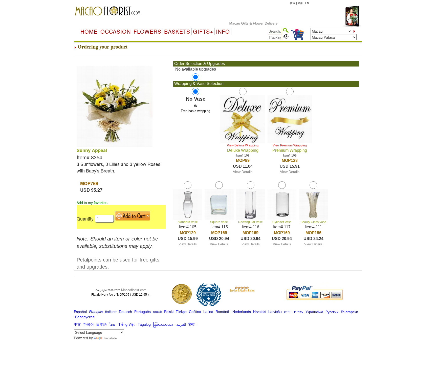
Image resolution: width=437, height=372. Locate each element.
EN (307, 3)
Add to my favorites (92, 202)
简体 (292, 3)
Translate (110, 338)
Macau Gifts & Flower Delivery (246, 23)
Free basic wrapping (195, 111)
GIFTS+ (203, 31)
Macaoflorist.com (133, 290)
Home (89, 31)
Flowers (147, 31)
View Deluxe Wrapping (242, 145)
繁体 (300, 3)
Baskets (177, 31)
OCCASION (115, 31)
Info (223, 31)
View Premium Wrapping (290, 145)
